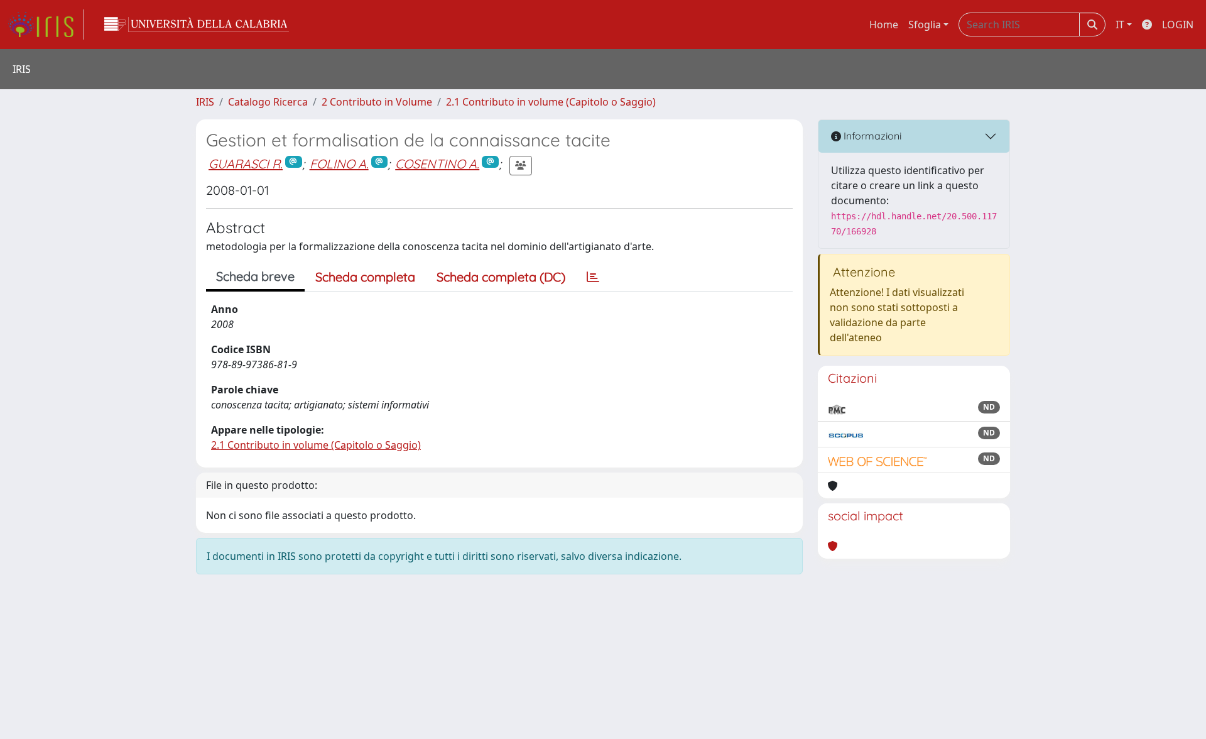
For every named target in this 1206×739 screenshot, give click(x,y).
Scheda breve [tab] (255, 276)
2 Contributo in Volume (377, 102)
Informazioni (871, 135)
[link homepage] (46, 24)
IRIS (205, 102)
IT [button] (1120, 24)
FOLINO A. (339, 164)
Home (883, 24)
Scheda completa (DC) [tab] (501, 277)
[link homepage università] (196, 24)
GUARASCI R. (246, 164)
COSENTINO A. (437, 164)
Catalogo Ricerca (268, 102)
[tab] (593, 277)
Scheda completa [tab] (365, 277)
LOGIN (1177, 24)
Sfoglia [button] (924, 24)
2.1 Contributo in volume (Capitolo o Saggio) (551, 102)
